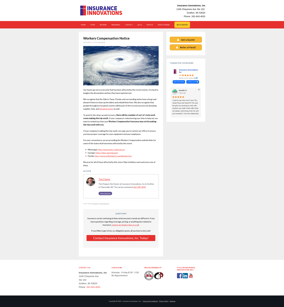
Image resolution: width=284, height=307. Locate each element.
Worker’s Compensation (100, 203)
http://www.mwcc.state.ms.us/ (111, 149)
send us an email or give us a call (125, 225)
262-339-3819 (139, 187)
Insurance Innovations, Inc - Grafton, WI (101, 10)
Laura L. (182, 90)
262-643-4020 (198, 16)
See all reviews (179, 82)
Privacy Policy (164, 301)
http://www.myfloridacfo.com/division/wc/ (113, 156)
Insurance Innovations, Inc (188, 71)
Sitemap (172, 301)
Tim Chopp (104, 179)
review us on (191, 82)
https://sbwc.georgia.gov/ (107, 153)
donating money (106, 109)
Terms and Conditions (150, 301)
